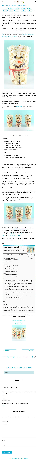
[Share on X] (17, 10)
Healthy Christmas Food (14, 235)
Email (3, 446)
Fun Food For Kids (11, 5)
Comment (5, 424)
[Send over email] (30, 10)
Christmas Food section (20, 229)
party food (19, 106)
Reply (3, 395)
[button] (28, 256)
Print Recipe (31, 254)
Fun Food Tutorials (22, 5)
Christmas (14, 234)
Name (4, 440)
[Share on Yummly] (23, 10)
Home (3, 5)
